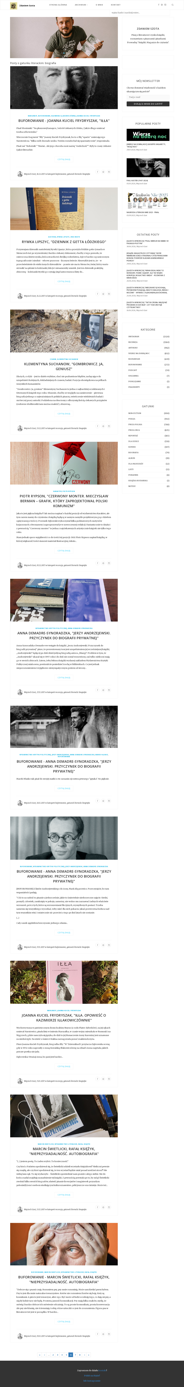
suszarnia (133, 376)
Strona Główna (58, 5)
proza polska (135, 424)
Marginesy (32, 116)
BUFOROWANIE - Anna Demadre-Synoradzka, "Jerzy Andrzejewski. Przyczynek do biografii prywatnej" (64, 766)
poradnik (133, 475)
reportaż (133, 436)
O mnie (99, 5)
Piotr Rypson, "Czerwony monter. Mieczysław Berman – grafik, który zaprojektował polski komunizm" (64, 501)
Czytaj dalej (64, 159)
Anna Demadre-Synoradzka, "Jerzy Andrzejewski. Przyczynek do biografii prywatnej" (64, 635)
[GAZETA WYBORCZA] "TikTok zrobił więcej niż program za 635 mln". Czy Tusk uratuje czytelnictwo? (147, 305)
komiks (132, 447)
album (131, 458)
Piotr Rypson (69, 491)
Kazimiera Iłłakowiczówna (63, 116)
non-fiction (134, 413)
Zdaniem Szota (27, 5)
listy (131, 469)
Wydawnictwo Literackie (66, 1144)
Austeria (52, 237)
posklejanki (134, 381)
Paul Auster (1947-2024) (137, 180)
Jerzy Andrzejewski (60, 755)
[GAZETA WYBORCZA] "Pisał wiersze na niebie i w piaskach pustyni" (147, 242)
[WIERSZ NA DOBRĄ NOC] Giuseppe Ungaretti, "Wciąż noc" (146, 145)
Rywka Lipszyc (63, 237)
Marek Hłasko (101, 755)
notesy (132, 486)
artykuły (133, 348)
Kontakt (116, 5)
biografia (86, 174)
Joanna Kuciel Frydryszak (88, 116)
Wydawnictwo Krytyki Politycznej (51, 628)
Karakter (57, 491)
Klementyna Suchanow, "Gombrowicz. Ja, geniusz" (64, 366)
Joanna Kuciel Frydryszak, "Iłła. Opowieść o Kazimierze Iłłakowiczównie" (64, 1018)
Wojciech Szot (30, 174)
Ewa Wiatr (75, 237)
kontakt (102, 1370)
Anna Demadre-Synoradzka (80, 628)
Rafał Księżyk (84, 1144)
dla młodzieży (135, 464)
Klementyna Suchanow (67, 359)
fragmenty (134, 387)
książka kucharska (137, 481)
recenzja (59, 296)
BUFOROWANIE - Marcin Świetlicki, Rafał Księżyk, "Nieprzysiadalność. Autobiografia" (64, 1279)
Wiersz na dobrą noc (139, 353)
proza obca (134, 430)
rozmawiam (134, 359)
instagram (133, 336)
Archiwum (81, 5)
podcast (132, 370)
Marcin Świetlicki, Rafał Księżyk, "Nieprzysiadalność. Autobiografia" (64, 1151)
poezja (131, 419)
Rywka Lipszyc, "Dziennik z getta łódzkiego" (64, 241)
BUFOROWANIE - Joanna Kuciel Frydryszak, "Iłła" (64, 120)
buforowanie (44, 116)
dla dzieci (133, 441)
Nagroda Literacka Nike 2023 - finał (143, 212)
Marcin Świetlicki (46, 1144)
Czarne (53, 359)
